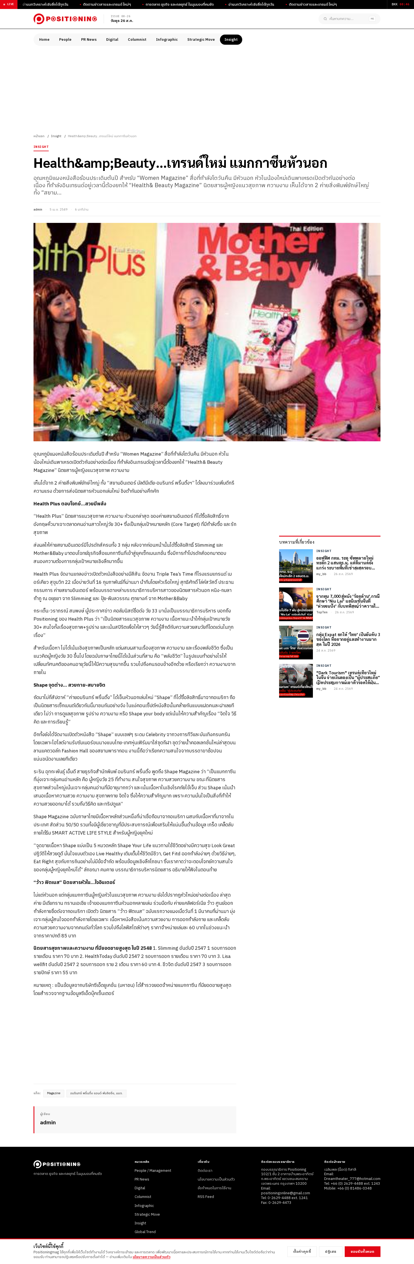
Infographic (167, 40)
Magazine (54, 1093)
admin (38, 210)
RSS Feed (206, 1197)
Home (44, 40)
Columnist (137, 40)
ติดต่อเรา (205, 1171)
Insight (231, 40)
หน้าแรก (39, 136)
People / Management (153, 1171)
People (65, 40)
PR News (89, 40)
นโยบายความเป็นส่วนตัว (216, 1179)
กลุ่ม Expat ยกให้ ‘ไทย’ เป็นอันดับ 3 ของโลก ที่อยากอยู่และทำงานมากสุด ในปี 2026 (348, 639)
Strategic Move (201, 40)
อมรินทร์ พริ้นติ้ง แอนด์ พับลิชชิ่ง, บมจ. (96, 1093)
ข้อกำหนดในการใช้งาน (214, 1188)
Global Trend (145, 1232)
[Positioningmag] (65, 18)
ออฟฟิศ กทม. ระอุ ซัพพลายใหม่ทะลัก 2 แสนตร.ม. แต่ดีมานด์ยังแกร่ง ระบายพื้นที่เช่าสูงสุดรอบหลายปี (344, 563)
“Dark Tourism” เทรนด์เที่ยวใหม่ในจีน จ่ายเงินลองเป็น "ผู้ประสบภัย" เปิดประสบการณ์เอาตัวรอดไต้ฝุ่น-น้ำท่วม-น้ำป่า (348, 677)
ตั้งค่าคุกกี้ (302, 1252)
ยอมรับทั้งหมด (363, 1252)
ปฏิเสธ (331, 1252)
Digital (112, 40)
